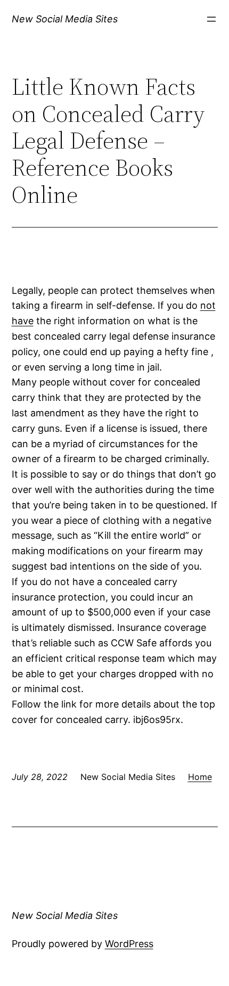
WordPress (129, 943)
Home (200, 776)
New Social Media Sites (65, 18)
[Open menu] (211, 19)
